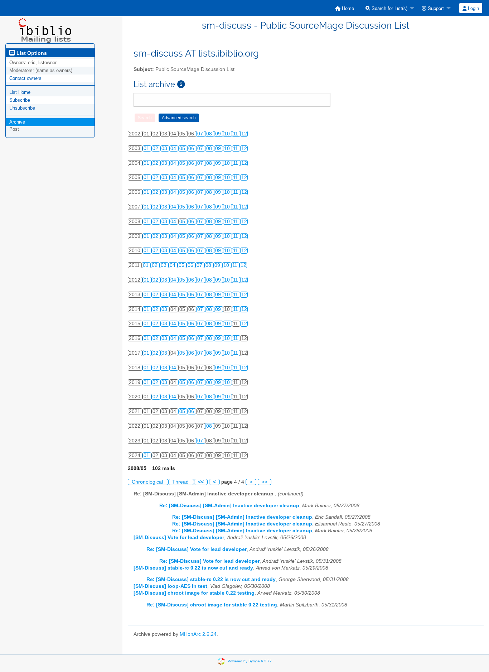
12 (244, 133)
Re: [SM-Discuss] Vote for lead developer (196, 549)
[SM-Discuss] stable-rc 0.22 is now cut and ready (193, 568)
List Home (19, 92)
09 (218, 133)
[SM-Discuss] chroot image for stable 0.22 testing (194, 593)
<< (201, 482)
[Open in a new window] (181, 84)
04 (174, 148)
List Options (31, 53)
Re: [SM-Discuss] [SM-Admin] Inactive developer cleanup (229, 505)
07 (200, 133)
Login (472, 8)
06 (191, 148)
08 (209, 133)
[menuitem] (344, 8)
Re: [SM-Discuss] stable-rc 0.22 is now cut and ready (211, 579)
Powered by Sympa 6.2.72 (250, 661)
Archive (17, 122)
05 (183, 148)
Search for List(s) (388, 8)
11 (236, 133)
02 (156, 148)
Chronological (148, 482)
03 (165, 148)
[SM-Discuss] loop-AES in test (170, 586)
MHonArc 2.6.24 (198, 634)
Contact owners (25, 78)
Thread (181, 482)
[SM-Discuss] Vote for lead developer (179, 537)
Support (435, 8)
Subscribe (19, 100)
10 (227, 133)
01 (147, 148)
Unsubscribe (22, 108)
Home (347, 8)
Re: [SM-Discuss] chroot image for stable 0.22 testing (211, 605)
